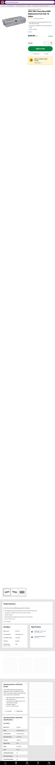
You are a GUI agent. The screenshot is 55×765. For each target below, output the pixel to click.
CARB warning (19, 711)
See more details (7, 621)
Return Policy (36, 637)
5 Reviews (35, 18)
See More (30, 31)
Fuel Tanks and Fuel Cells (20, 5)
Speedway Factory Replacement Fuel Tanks (40, 5)
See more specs (7, 645)
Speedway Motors (32, 9)
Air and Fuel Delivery (10, 5)
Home (3, 5)
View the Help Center (38, 632)
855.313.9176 (43, 631)
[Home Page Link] (2, 2)
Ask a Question (41, 18)
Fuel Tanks (29, 5)
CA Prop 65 (9, 711)
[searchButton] (52, 2)
